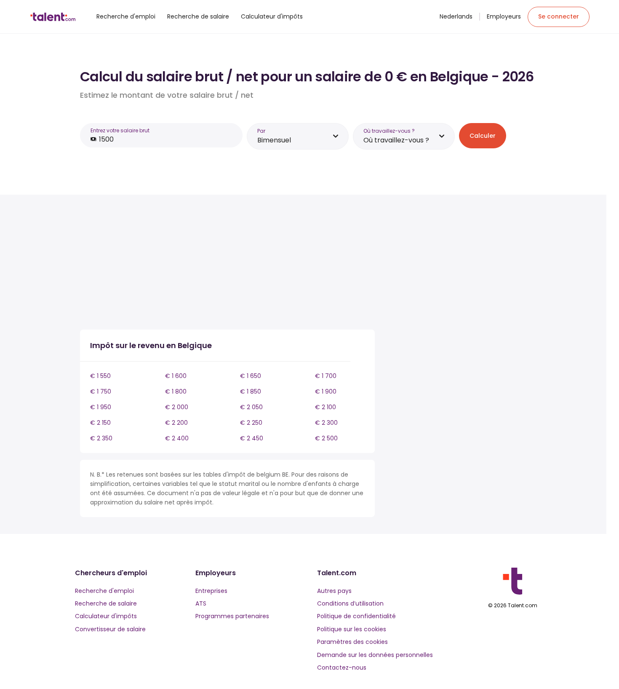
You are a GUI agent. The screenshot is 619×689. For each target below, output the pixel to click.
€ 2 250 (251, 422)
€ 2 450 (251, 438)
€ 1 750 (100, 391)
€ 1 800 (176, 391)
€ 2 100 (325, 407)
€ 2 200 (176, 422)
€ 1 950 (100, 407)
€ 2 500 (326, 438)
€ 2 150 (100, 422)
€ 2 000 (176, 407)
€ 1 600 (176, 376)
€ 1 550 (100, 376)
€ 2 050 (251, 407)
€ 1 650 (250, 376)
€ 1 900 (325, 391)
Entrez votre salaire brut (120, 130)
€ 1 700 (325, 376)
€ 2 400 (177, 438)
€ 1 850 (250, 391)
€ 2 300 (326, 422)
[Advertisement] (227, 264)
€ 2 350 (101, 438)
